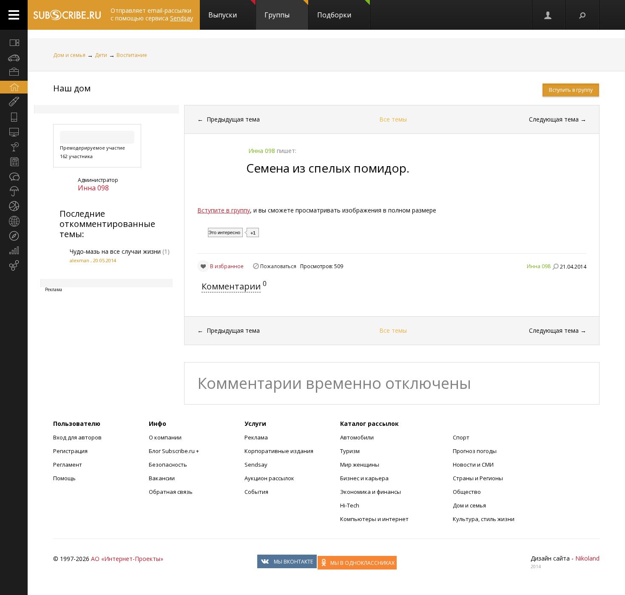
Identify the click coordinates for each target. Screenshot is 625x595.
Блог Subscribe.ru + (174, 451)
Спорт (461, 437)
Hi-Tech (349, 505)
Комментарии (231, 286)
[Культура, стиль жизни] (14, 146)
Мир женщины (359, 464)
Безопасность (168, 464)
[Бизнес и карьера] (14, 72)
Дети (101, 55)
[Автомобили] (14, 57)
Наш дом (72, 88)
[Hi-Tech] (14, 116)
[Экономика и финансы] (14, 250)
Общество (467, 492)
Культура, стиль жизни (483, 519)
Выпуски (222, 15)
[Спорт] (14, 206)
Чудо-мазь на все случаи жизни (115, 251)
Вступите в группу (223, 210)
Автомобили (357, 437)
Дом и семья (69, 55)
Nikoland (587, 558)
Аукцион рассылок (269, 478)
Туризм (350, 451)
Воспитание (131, 55)
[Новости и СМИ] (14, 161)
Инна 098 (93, 188)
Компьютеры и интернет (374, 519)
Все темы (393, 119)
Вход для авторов (77, 437)
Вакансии (162, 478)
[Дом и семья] (14, 87)
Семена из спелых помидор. (327, 168)
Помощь (64, 478)
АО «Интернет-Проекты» (127, 559)
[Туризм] (14, 236)
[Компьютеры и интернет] (14, 131)
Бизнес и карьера (364, 478)
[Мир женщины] (14, 102)
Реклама (256, 437)
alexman (79, 260)
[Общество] (14, 176)
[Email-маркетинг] (14, 265)
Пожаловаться (278, 266)
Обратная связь (171, 492)
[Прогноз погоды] (14, 191)
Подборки (334, 15)
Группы (277, 15)
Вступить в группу (571, 90)
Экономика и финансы (370, 492)
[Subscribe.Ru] (67, 15)
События (256, 492)
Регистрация (70, 451)
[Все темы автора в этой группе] (555, 266)
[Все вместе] (14, 42)
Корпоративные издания (278, 451)
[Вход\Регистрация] (548, 15)
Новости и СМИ (473, 464)
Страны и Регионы (478, 478)
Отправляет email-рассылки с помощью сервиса (152, 14)
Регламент (67, 464)
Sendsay (255, 464)
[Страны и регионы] (14, 221)
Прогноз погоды (475, 451)
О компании (165, 437)
